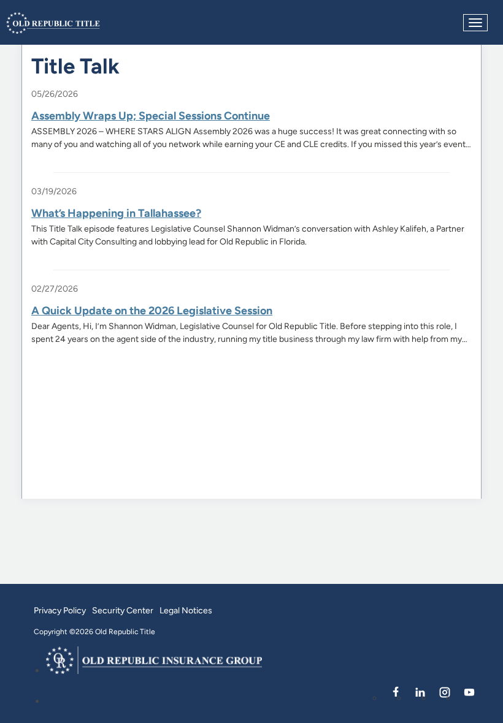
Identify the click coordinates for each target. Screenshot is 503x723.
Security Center (122, 610)
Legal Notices (185, 610)
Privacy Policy (60, 610)
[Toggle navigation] (475, 22)
